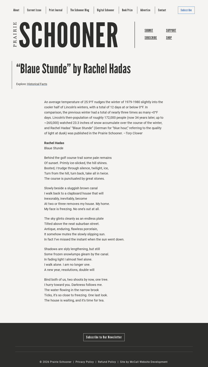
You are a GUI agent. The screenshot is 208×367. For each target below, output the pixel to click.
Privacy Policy (85, 361)
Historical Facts (37, 84)
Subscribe (186, 10)
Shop (169, 37)
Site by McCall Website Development (144, 361)
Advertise (145, 10)
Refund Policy (107, 361)
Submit (149, 30)
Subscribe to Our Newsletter (104, 337)
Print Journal (56, 10)
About (16, 10)
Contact (162, 10)
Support (171, 30)
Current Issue (34, 10)
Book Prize (127, 10)
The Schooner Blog (79, 10)
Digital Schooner (105, 10)
